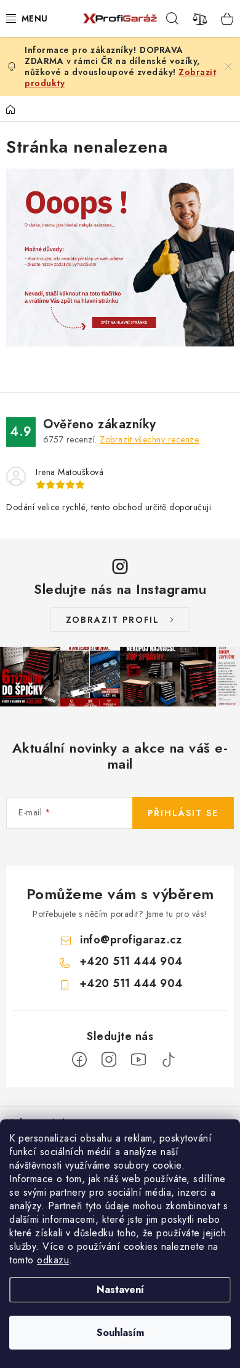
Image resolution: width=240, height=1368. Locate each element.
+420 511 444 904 (131, 961)
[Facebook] (79, 1059)
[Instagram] (109, 1059)
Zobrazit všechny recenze (149, 439)
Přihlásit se (183, 813)
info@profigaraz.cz (131, 940)
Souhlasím (120, 1333)
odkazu (53, 1260)
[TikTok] (168, 1059)
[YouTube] (138, 1059)
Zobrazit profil (112, 620)
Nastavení (120, 1289)
